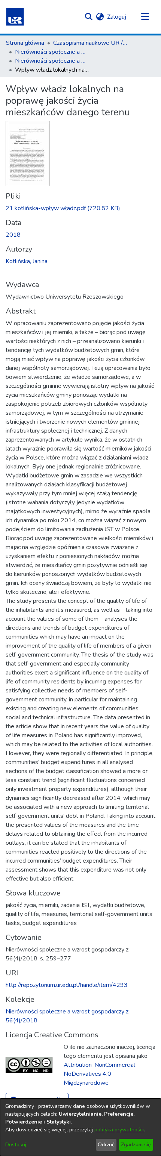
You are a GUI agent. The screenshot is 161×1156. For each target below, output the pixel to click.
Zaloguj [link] (117, 17)
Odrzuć (106, 1144)
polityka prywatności (119, 1129)
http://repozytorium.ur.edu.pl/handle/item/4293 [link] (67, 985)
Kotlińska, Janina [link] (27, 261)
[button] (15, 16)
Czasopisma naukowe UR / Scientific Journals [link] (90, 43)
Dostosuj (15, 1144)
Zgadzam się (136, 1144)
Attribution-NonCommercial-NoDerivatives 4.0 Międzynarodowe (101, 1074)
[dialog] (80, 1127)
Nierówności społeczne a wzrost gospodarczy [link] (52, 52)
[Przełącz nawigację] (144, 17)
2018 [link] (13, 235)
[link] (63, 208)
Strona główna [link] (25, 43)
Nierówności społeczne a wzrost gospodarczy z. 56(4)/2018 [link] (52, 61)
